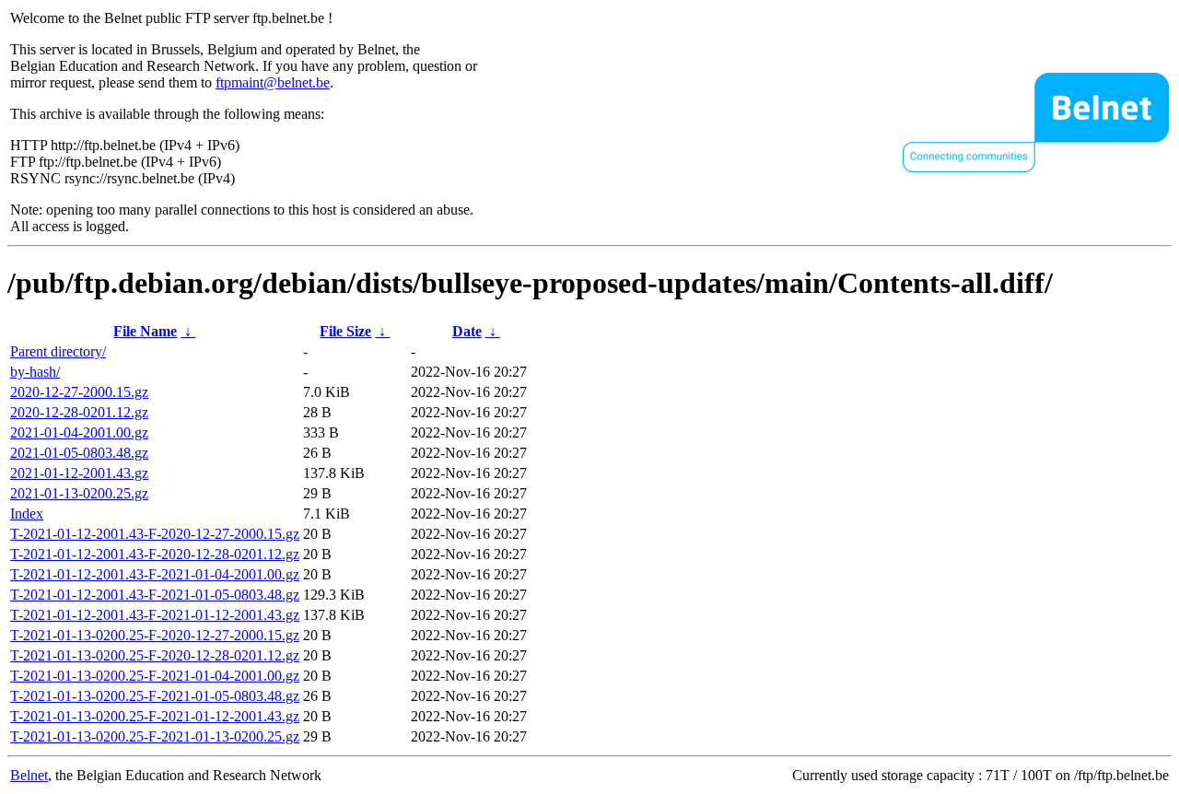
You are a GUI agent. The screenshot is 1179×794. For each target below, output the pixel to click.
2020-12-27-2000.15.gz (79, 392)
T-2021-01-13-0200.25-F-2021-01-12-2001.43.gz (154, 716)
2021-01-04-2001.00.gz (79, 432)
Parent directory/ (58, 351)
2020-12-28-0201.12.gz (79, 412)
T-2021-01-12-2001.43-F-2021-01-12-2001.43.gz (154, 615)
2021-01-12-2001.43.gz (79, 473)
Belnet (29, 775)
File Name (145, 331)
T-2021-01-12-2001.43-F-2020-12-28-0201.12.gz (154, 554)
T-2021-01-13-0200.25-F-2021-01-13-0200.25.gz (154, 736)
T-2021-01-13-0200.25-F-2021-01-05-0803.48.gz (154, 696)
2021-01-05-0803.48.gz (79, 453)
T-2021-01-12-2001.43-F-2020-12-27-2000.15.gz (154, 534)
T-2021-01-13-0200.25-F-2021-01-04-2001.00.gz (154, 675)
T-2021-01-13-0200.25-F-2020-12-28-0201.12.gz (154, 655)
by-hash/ (35, 371)
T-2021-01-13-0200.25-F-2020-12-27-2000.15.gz (154, 635)
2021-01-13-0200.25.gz (79, 493)
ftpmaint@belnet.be (273, 82)
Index (26, 513)
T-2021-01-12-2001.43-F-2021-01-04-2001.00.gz (154, 574)
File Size (345, 331)
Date (467, 331)
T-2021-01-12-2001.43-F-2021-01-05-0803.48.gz (154, 594)
